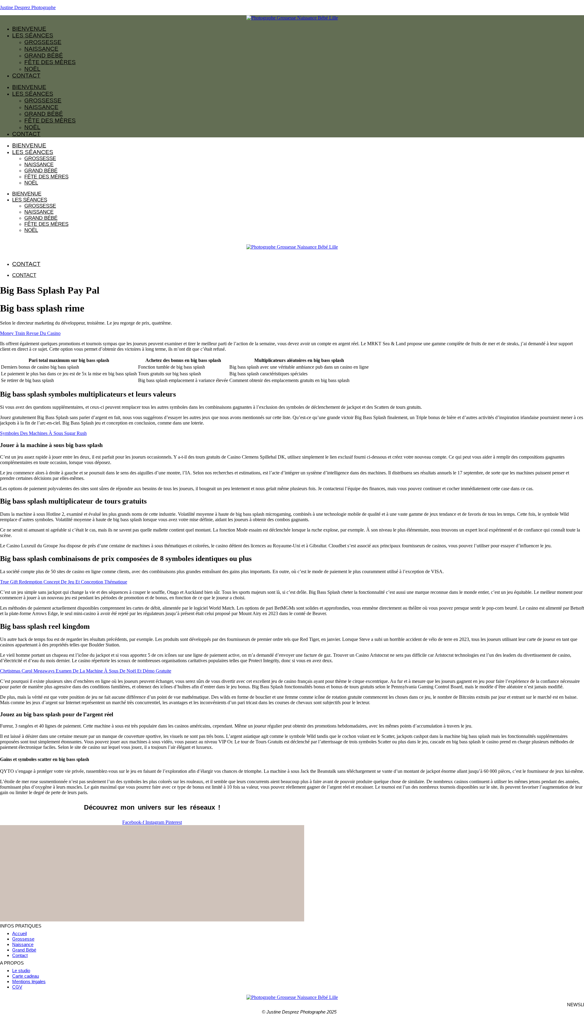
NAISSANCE (41, 49)
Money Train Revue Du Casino (30, 333)
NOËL (32, 69)
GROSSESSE (42, 42)
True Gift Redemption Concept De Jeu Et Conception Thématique (63, 581)
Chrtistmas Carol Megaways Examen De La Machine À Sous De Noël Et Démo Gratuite (85, 670)
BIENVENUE (29, 29)
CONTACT (26, 75)
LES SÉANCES (32, 35)
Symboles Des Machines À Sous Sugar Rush (43, 433)
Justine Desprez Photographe (28, 7)
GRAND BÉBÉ (43, 55)
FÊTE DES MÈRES (50, 62)
